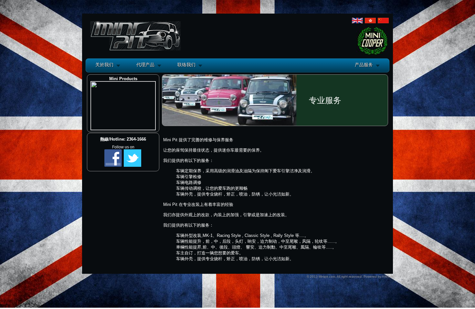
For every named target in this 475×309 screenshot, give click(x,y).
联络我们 (186, 64)
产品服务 (364, 64)
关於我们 (104, 64)
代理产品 (145, 64)
